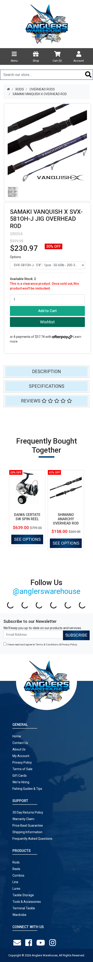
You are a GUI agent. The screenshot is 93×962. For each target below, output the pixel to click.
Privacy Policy (69, 644)
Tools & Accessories (26, 901)
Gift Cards (19, 775)
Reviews (31, 401)
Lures (16, 888)
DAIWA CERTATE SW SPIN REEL (27, 517)
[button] (47, 322)
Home (16, 736)
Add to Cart (47, 311)
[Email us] (18, 943)
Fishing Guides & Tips (27, 788)
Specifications (46, 386)
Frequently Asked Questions (32, 838)
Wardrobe (19, 915)
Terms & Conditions (46, 644)
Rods (16, 862)
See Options (27, 539)
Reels (16, 869)
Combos (18, 875)
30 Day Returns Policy (27, 812)
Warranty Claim (23, 819)
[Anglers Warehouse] (46, 24)
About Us (19, 749)
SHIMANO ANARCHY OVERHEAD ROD (66, 519)
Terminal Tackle (23, 908)
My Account (20, 756)
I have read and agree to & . (41, 644)
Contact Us (20, 743)
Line (15, 882)
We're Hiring (20, 782)
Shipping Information (27, 832)
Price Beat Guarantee (27, 825)
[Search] (88, 75)
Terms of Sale (22, 769)
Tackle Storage (23, 895)
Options (15, 257)
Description (46, 371)
